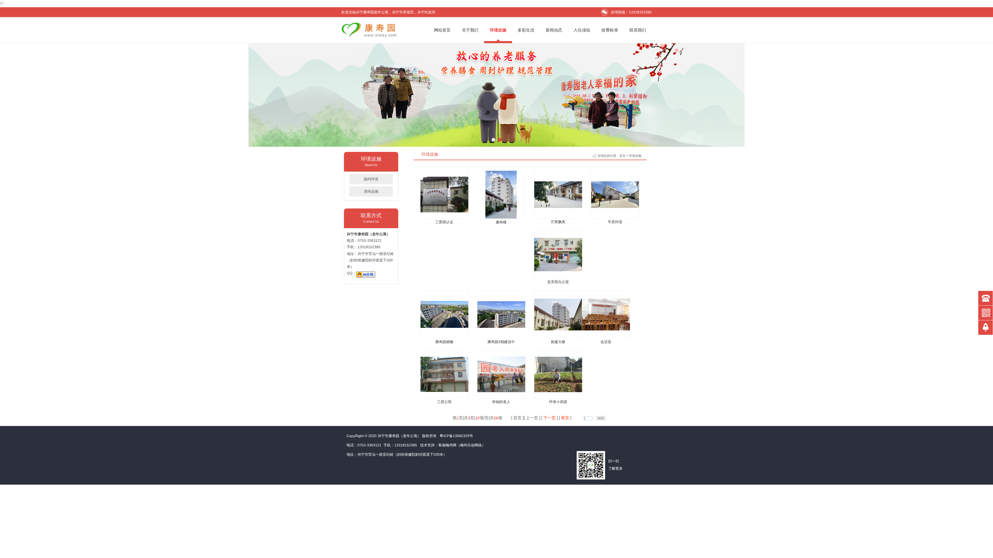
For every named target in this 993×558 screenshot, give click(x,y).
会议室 (605, 342)
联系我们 (637, 30)
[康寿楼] (501, 217)
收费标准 (609, 30)
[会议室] (606, 329)
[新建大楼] (558, 329)
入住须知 (582, 30)
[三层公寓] (444, 390)
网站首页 (442, 30)
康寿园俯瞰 (444, 342)
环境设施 (498, 30)
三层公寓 (444, 402)
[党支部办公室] (558, 270)
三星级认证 (444, 222)
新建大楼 (558, 342)
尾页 (565, 418)
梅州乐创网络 (471, 445)
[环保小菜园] (558, 391)
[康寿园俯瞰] (444, 326)
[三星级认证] (444, 211)
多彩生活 (526, 30)
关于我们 (470, 30)
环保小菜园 (558, 402)
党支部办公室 (558, 282)
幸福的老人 (501, 402)
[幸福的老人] (501, 391)
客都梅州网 (447, 445)
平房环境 (615, 222)
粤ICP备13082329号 (456, 436)
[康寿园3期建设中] (501, 326)
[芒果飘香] (558, 206)
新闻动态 (554, 30)
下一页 (549, 418)
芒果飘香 (558, 222)
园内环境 (371, 179)
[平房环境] (615, 206)
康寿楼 (501, 222)
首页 (622, 156)
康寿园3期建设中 (501, 342)
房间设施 (371, 191)
